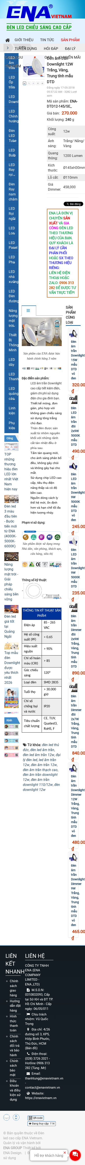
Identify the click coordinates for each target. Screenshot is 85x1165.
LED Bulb (12, 152)
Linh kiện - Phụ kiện (12, 418)
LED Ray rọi (12, 170)
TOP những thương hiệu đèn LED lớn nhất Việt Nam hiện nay (11, 471)
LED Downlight (14, 99)
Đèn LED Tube (12, 136)
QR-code (37, 1118)
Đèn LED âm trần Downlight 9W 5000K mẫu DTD (78, 568)
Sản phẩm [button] (70, 40)
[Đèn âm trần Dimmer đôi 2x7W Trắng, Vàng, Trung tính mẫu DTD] (73, 688)
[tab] (29, 311)
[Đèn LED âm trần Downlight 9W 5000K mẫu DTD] (73, 541)
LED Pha (12, 259)
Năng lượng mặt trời (13, 318)
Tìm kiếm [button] (13, 66)
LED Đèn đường (14, 296)
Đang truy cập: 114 (42, 1123)
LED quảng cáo (14, 394)
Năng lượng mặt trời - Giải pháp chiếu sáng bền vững (11, 581)
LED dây (12, 362)
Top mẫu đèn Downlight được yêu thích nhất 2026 (11, 668)
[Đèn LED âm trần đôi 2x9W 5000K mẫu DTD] (73, 399)
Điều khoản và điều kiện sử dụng (15, 1090)
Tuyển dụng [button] (26, 48)
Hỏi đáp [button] (51, 48)
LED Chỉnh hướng (14, 116)
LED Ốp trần (12, 82)
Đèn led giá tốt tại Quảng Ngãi (10, 626)
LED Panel (13, 245)
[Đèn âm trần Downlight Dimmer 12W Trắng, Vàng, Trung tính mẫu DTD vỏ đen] (73, 768)
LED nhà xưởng (14, 277)
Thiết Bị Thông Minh (14, 342)
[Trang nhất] (6, 41)
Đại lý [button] (70, 48)
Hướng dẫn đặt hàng (15, 1005)
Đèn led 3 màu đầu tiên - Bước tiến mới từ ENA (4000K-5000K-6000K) (10, 526)
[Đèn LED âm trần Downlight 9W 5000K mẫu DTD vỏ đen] (73, 466)
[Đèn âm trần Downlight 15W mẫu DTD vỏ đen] (73, 333)
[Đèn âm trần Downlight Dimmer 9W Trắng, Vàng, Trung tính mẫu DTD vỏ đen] (73, 857)
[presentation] (27, 66)
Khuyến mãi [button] (70, 57)
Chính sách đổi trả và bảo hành (14, 1045)
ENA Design (12, 1153)
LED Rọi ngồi (12, 214)
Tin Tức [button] (47, 40)
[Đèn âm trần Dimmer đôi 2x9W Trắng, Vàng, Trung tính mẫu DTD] (73, 608)
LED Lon (12, 230)
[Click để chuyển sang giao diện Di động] (16, 1117)
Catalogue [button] (15, 57)
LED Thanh (14, 376)
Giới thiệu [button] (24, 40)
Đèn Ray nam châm (13, 191)
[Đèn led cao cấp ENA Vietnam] (39, 17)
